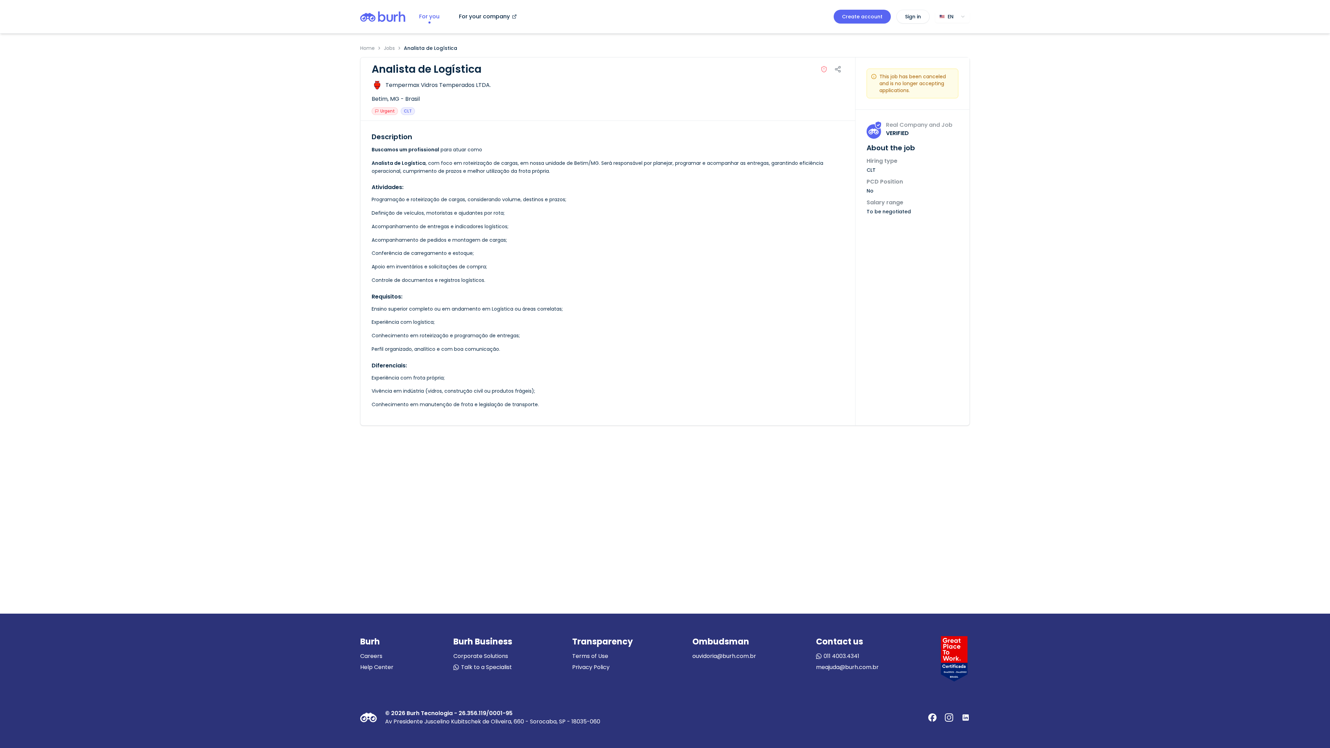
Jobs (389, 48)
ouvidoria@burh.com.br (724, 656)
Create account (862, 16)
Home (367, 48)
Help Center (376, 667)
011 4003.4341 (841, 656)
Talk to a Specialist (486, 667)
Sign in (913, 16)
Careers (371, 656)
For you (429, 16)
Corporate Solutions (480, 656)
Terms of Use (590, 656)
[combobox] (952, 16)
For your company (484, 16)
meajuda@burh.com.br (847, 667)
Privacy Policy (591, 667)
